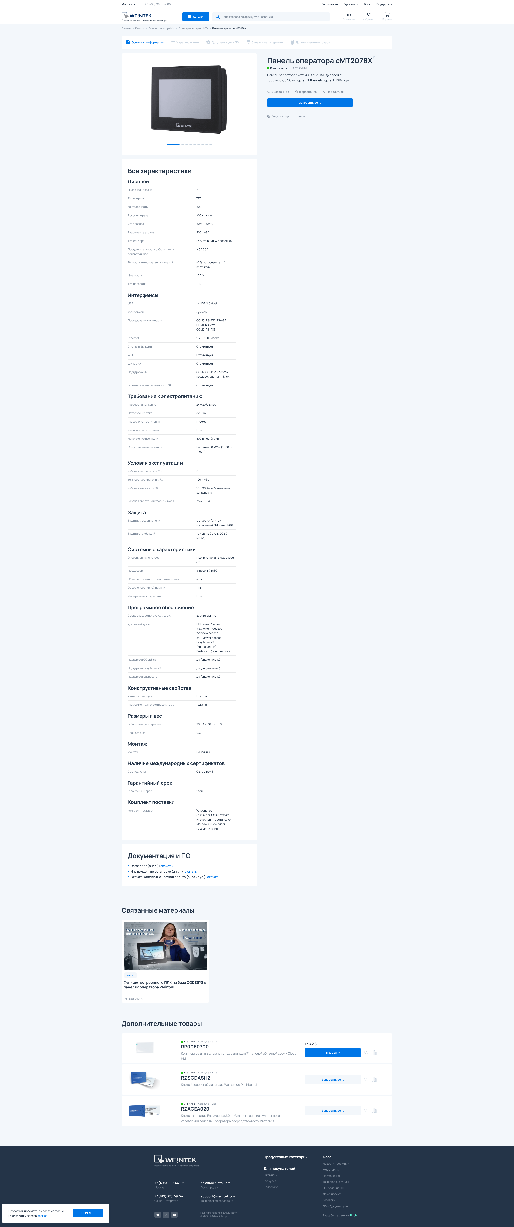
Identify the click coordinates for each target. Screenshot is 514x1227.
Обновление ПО (333, 1188)
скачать (166, 866)
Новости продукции (336, 1163)
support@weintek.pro (218, 1196)
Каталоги (329, 1200)
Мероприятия (332, 1169)
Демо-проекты (332, 1194)
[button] (195, 16)
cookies (42, 1216)
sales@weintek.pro (216, 1183)
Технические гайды (336, 1182)
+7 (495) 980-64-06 (158, 4)
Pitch (353, 1215)
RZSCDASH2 (195, 1077)
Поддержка (384, 4)
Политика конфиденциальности (218, 1212)
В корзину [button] (333, 1052)
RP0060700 (195, 1046)
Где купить (351, 4)
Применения (331, 1176)
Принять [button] (87, 1213)
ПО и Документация (336, 1206)
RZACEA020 (195, 1108)
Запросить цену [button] (310, 102)
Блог (367, 4)
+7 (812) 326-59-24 (168, 1196)
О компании (330, 4)
